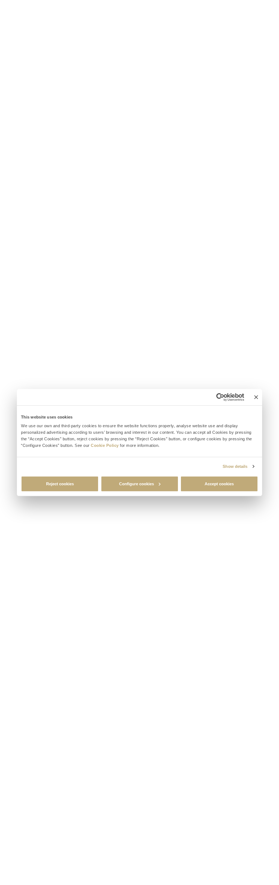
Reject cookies (60, 483)
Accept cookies (219, 483)
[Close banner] (256, 397)
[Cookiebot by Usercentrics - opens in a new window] (220, 397)
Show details (235, 466)
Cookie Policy (105, 445)
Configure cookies (136, 483)
